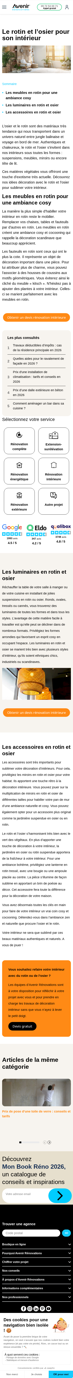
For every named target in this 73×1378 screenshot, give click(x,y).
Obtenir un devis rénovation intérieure (36, 317)
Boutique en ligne (14, 1244)
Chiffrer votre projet (15, 1261)
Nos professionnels (15, 1297)
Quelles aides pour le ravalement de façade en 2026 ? (38, 361)
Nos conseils (11, 1270)
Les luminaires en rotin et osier (32, 105)
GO (66, 1233)
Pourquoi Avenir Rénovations (22, 1253)
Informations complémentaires (22, 1288)
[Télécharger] (60, 1195)
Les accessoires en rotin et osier (33, 112)
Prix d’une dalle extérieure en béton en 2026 (38, 392)
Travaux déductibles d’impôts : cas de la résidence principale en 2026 (37, 348)
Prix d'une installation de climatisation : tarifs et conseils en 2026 (36, 376)
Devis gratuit (22, 1026)
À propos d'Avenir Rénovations (23, 1279)
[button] (49, 1142)
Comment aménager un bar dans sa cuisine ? (38, 406)
